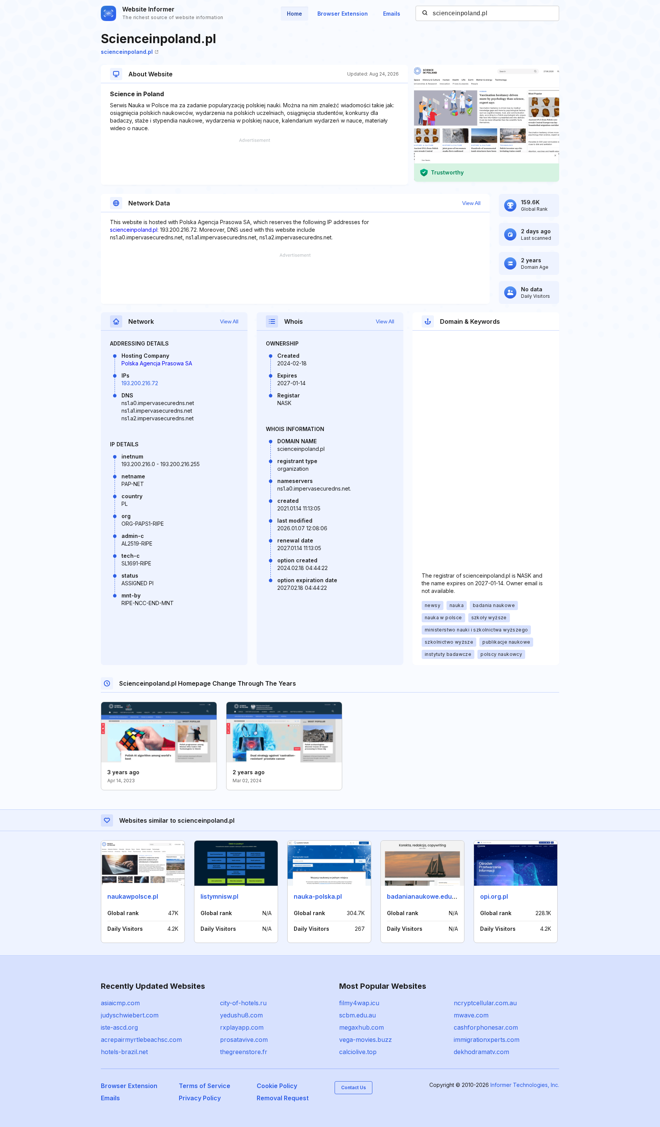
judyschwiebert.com (130, 1015)
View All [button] (471, 203)
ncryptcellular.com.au (485, 1003)
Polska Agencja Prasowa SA (156, 363)
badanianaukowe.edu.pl (423, 896)
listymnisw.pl (219, 896)
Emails (391, 13)
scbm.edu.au (357, 1015)
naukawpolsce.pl (132, 896)
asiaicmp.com (120, 1003)
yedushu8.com (241, 1015)
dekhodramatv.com (481, 1052)
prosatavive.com (244, 1039)
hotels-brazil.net (124, 1052)
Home (294, 13)
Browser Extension (342, 13)
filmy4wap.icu (359, 1003)
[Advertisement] (254, 161)
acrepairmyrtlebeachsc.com (141, 1039)
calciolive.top (358, 1052)
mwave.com (471, 1015)
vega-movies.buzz (365, 1039)
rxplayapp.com (242, 1027)
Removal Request (283, 1098)
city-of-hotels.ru (243, 1003)
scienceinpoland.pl (127, 51)
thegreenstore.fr (243, 1052)
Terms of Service (204, 1086)
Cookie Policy (277, 1086)
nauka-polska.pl (318, 896)
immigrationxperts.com (486, 1039)
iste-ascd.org (119, 1027)
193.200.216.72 (139, 383)
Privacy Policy (200, 1098)
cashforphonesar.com (486, 1027)
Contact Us (353, 1087)
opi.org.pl (494, 896)
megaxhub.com (361, 1027)
